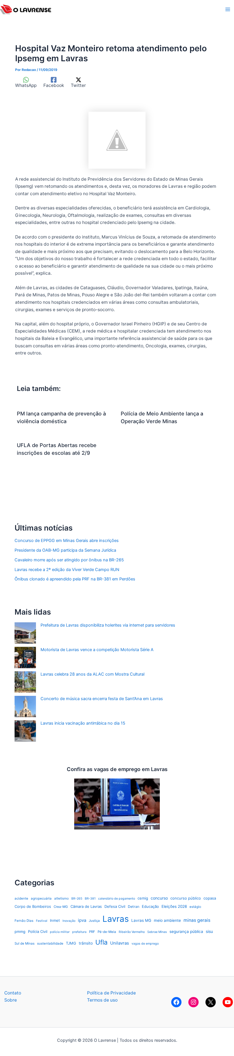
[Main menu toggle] (228, 9)
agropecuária (41, 898)
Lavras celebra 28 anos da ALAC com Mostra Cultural (92, 674)
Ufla (101, 942)
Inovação (68, 921)
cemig (143, 898)
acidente (21, 898)
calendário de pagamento (116, 898)
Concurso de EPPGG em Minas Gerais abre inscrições (67, 540)
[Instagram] (193, 1002)
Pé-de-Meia (107, 932)
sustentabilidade (50, 943)
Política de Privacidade (111, 993)
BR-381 (90, 898)
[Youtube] (228, 1002)
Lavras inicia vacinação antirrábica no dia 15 (83, 723)
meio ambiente (167, 920)
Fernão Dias (24, 921)
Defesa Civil (114, 906)
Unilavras (119, 943)
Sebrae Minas (157, 932)
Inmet (55, 920)
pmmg (20, 931)
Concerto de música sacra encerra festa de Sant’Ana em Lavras (102, 698)
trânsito (86, 943)
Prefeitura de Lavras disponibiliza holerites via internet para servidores (108, 625)
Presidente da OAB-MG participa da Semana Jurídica (65, 550)
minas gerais (196, 920)
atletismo (61, 898)
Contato (12, 993)
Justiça (94, 921)
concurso (159, 898)
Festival (41, 921)
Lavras (115, 919)
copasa (209, 898)
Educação (150, 906)
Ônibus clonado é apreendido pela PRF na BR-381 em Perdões (75, 579)
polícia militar (60, 932)
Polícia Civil (37, 931)
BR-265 (76, 898)
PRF (92, 932)
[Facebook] (176, 1002)
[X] (210, 1002)
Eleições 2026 (174, 906)
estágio (195, 907)
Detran (133, 906)
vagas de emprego (145, 943)
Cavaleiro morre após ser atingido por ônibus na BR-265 (69, 559)
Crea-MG (61, 907)
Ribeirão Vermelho (132, 932)
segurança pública (186, 931)
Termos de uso (102, 1000)
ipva (82, 920)
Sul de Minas (25, 943)
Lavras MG (141, 920)
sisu (209, 931)
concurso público (185, 898)
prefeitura (79, 932)
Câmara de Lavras (86, 906)
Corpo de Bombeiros (33, 906)
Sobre (10, 1000)
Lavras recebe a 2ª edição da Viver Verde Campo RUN (67, 569)
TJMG (71, 943)
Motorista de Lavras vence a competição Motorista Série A (97, 649)
